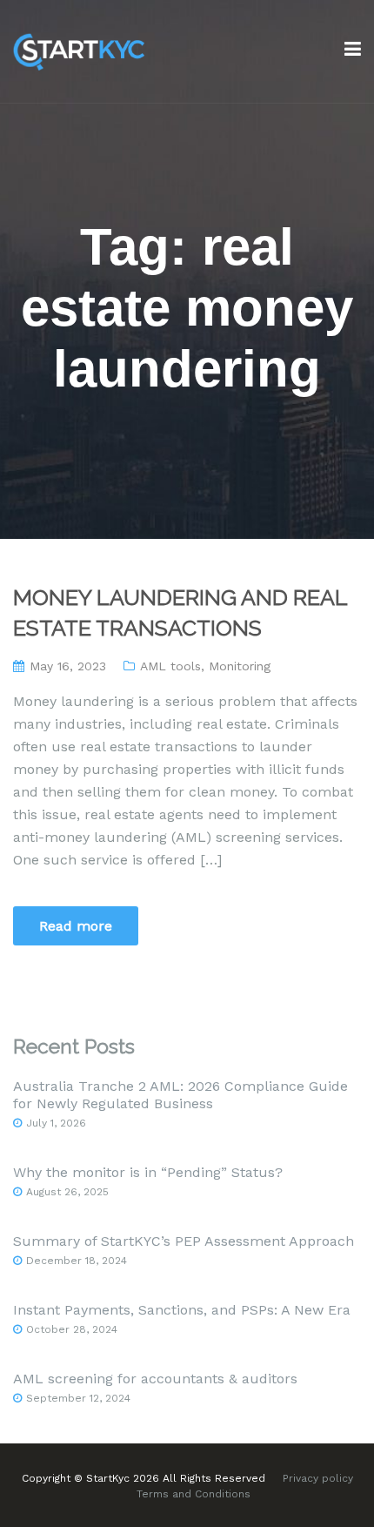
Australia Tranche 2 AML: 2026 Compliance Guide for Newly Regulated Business (180, 1095)
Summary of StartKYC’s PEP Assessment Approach (183, 1241)
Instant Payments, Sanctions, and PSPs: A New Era (182, 1310)
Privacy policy (318, 1478)
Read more (75, 926)
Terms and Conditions (193, 1494)
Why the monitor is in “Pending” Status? (148, 1172)
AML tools (170, 666)
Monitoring (239, 666)
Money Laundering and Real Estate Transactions (180, 612)
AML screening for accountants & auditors (155, 1378)
